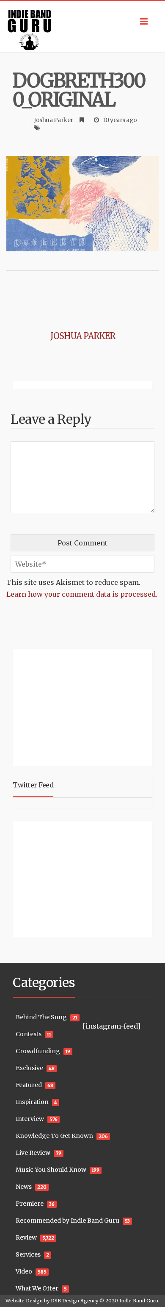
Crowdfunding (38, 1051)
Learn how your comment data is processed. (81, 594)
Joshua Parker (53, 120)
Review (26, 1237)
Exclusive (29, 1068)
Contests (28, 1034)
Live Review (33, 1153)
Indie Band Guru (138, 1301)
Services (28, 1254)
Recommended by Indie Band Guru (67, 1220)
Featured (29, 1085)
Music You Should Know (51, 1170)
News (24, 1186)
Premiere (30, 1203)
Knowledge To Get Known (54, 1136)
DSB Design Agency (74, 1301)
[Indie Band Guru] (82, 26)
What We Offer (37, 1288)
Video (24, 1271)
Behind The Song (41, 1017)
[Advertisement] (65, 706)
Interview (30, 1119)
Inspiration (32, 1102)
